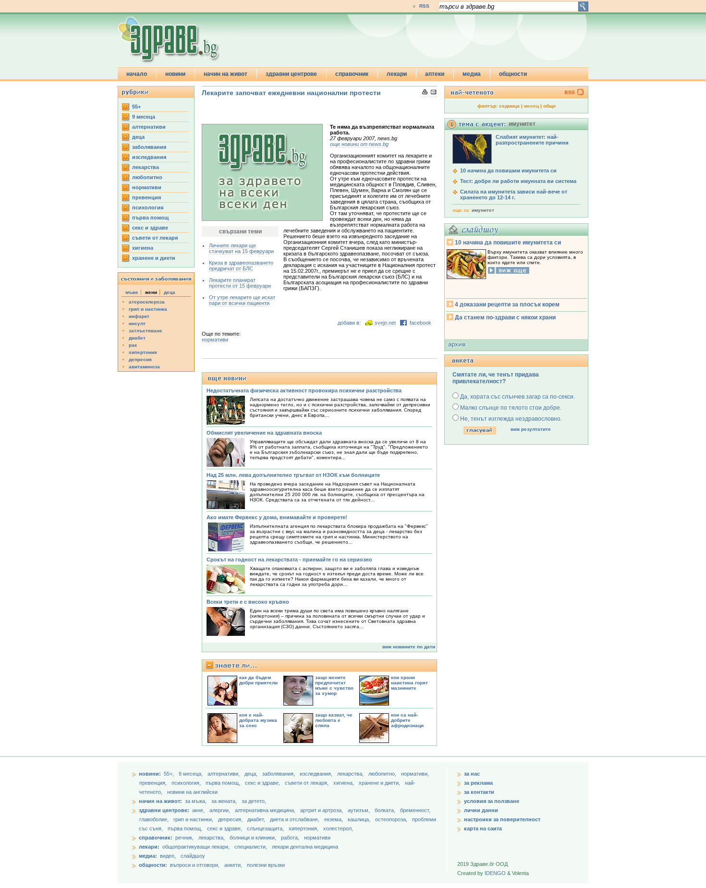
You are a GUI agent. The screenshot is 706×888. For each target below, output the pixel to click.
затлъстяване (145, 330)
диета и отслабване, (295, 819)
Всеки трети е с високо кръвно (248, 602)
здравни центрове (291, 74)
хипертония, (304, 828)
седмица (509, 106)
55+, (169, 774)
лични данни (481, 810)
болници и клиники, (253, 837)
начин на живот (225, 74)
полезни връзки (266, 865)
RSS (424, 6)
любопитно (147, 177)
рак (133, 345)
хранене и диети (153, 258)
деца (138, 137)
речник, (184, 837)
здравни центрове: (164, 810)
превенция (146, 197)
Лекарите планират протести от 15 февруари (240, 283)
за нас (472, 774)
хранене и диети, (380, 783)
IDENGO (495, 873)
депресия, (231, 819)
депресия (140, 359)
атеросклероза (147, 301)
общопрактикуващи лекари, (196, 847)
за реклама (478, 783)
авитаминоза (144, 366)
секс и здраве (150, 228)
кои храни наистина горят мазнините (409, 683)
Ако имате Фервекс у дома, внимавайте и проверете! (277, 517)
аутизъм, (359, 810)
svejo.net (385, 323)
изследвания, (317, 774)
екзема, (334, 819)
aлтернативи (149, 127)
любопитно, (383, 774)
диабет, (257, 819)
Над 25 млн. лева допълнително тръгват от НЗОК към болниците (293, 475)
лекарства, (351, 774)
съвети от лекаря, (307, 783)
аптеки (434, 74)
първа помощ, (224, 783)
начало (136, 74)
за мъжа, (196, 801)
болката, (386, 810)
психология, (186, 783)
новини (175, 74)
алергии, (220, 810)
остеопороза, (392, 819)
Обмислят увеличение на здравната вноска (264, 433)
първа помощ (150, 217)
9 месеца (143, 117)
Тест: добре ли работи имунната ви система (518, 181)
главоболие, (154, 819)
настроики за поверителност (502, 819)
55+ (136, 106)
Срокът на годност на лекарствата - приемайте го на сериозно (289, 559)
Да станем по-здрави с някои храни (505, 317)
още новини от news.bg (359, 144)
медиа (472, 74)
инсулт (137, 323)
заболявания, (279, 774)
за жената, (224, 801)
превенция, (153, 783)
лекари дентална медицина (305, 847)
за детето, (254, 801)
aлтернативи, (224, 774)
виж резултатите (531, 429)
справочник (351, 74)
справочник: (155, 837)
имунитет (483, 210)
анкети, (233, 865)
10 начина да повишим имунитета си (508, 170)
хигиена (142, 248)
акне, (199, 810)
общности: (153, 865)
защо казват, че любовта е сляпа (334, 720)
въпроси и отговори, (194, 865)
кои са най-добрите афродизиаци (407, 720)
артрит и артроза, (322, 810)
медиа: (148, 856)
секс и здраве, (263, 783)
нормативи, (415, 774)
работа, (290, 837)
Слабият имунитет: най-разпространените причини (532, 140)
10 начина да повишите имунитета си (508, 242)
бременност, (415, 810)
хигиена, (344, 783)
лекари (397, 74)
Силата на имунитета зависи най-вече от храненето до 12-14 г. (513, 194)
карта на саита (483, 828)
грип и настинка (148, 309)
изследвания (149, 157)
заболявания (149, 147)
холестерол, (338, 828)
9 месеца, (191, 774)
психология (147, 207)
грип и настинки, (194, 819)
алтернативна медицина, (266, 810)
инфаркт (139, 316)
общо (549, 106)
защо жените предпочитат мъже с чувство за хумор (334, 685)
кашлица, (360, 819)
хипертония (143, 352)
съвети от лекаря (155, 238)
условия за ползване (491, 801)
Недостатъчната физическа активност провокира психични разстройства (304, 390)
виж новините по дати (408, 646)
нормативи (146, 187)
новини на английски (192, 792)
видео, (168, 856)
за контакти (479, 792)
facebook (420, 323)
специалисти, (250, 847)
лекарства (145, 167)
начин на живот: (160, 801)
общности (513, 74)
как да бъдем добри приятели (258, 680)
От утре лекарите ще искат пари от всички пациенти (242, 300)
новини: (150, 774)
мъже (131, 292)
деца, (251, 774)
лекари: (149, 847)
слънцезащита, (266, 828)
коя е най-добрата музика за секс (258, 720)
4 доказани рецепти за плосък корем (507, 304)
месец (531, 106)
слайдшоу (193, 856)
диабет (137, 338)
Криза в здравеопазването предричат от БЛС (241, 265)
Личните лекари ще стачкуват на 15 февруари (241, 248)
